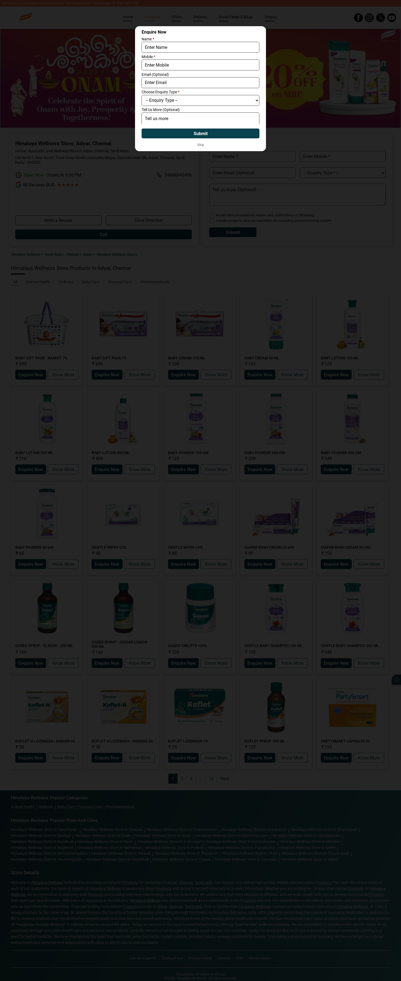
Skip (200, 145)
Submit (201, 133)
